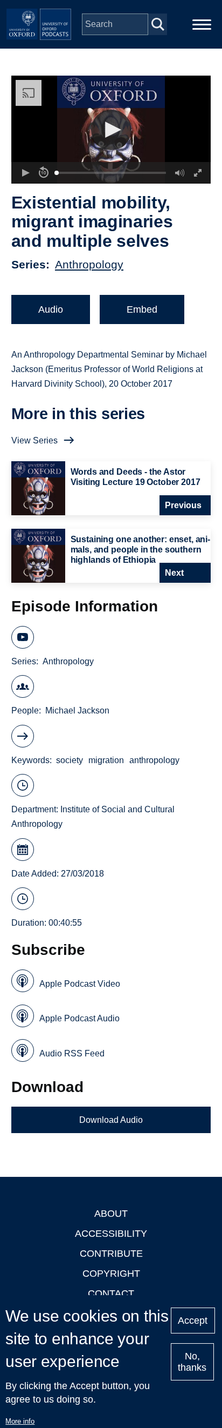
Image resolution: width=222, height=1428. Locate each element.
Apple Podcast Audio (79, 1018)
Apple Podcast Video (79, 983)
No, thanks (192, 1362)
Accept (192, 1320)
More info (19, 1421)
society (69, 760)
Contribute (111, 1253)
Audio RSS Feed (72, 1053)
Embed (142, 309)
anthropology (154, 760)
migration (106, 760)
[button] (111, 130)
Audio (50, 309)
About (111, 1213)
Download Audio (111, 1119)
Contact (111, 1293)
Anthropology (89, 264)
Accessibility (111, 1233)
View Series (34, 440)
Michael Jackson (77, 710)
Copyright (111, 1273)
